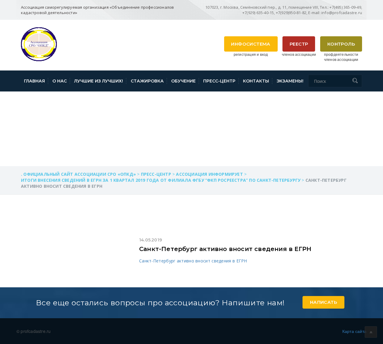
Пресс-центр (219, 81)
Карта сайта (354, 331)
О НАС (59, 81)
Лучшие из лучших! (98, 81)
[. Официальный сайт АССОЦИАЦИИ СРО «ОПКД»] (39, 43)
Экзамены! (289, 81)
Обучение (183, 81)
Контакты (256, 81)
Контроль (341, 44)
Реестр (299, 44)
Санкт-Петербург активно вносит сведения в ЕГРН (225, 249)
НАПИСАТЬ (323, 302)
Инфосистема (250, 44)
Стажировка (147, 81)
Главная (34, 81)
